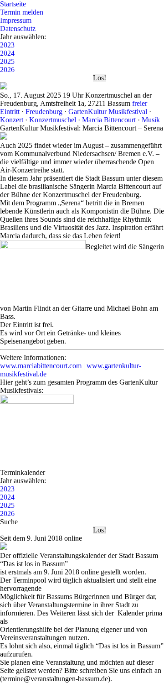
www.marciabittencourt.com (41, 366)
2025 (7, 61)
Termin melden (21, 12)
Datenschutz (18, 28)
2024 (7, 53)
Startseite (13, 4)
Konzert (11, 120)
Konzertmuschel (52, 120)
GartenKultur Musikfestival (107, 111)
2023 (7, 45)
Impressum (15, 20)
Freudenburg (44, 111)
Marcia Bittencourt (109, 120)
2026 (7, 69)
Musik (151, 120)
